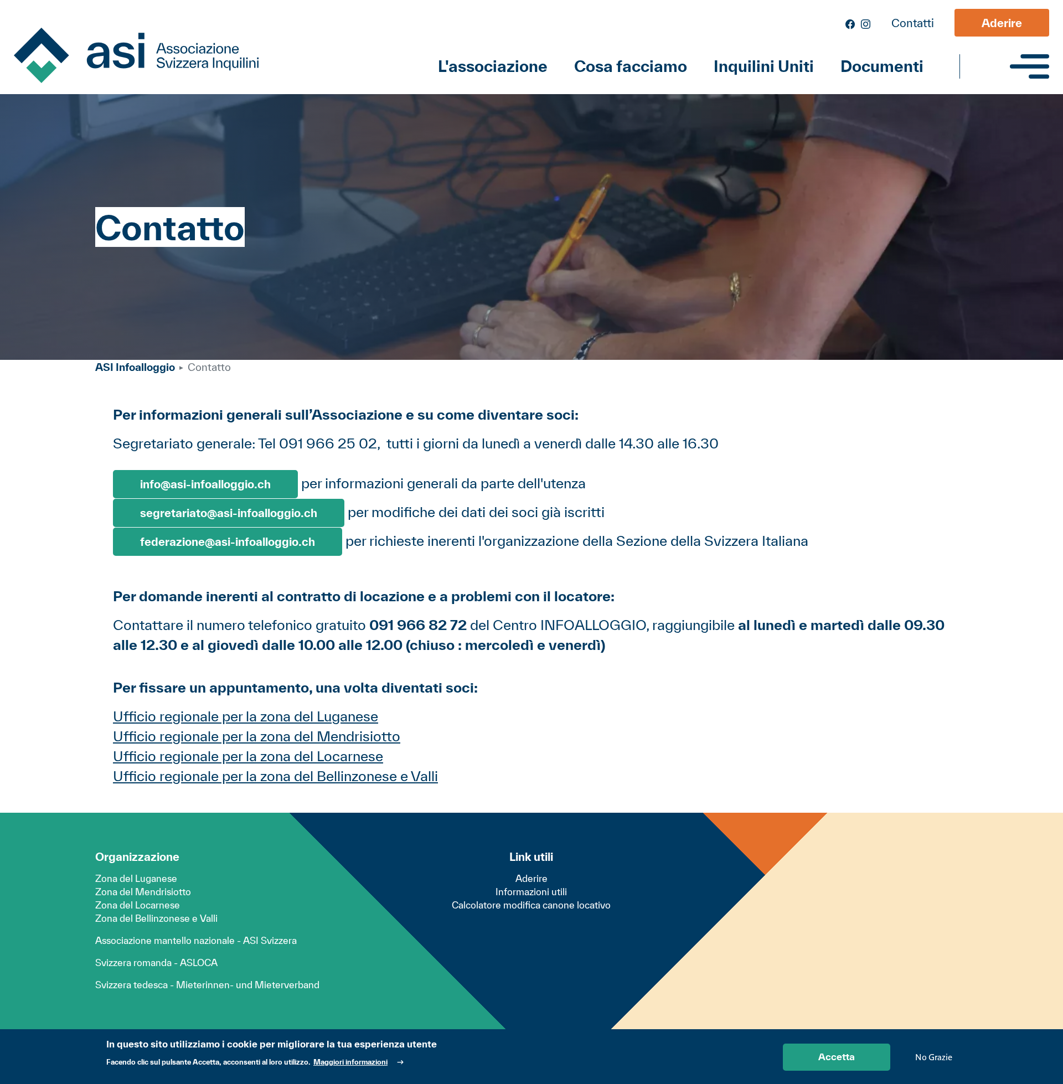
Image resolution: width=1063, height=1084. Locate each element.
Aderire (1002, 23)
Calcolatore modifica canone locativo (531, 905)
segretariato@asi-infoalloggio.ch (228, 513)
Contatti (912, 23)
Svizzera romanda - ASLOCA (156, 962)
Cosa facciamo (630, 66)
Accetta (836, 1056)
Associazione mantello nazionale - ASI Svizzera (196, 940)
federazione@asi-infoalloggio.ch (227, 541)
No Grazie (933, 1056)
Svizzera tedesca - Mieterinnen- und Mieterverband (207, 984)
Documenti (881, 66)
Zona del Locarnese (137, 905)
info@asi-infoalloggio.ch (205, 484)
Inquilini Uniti (764, 66)
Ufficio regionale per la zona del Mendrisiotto (256, 736)
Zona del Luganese (136, 878)
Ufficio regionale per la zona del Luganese (245, 716)
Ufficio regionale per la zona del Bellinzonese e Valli (275, 776)
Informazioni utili (531, 891)
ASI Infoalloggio (135, 367)
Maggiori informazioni (350, 1062)
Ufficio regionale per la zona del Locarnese (248, 756)
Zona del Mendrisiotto (143, 891)
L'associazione (493, 66)
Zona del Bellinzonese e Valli (156, 918)
